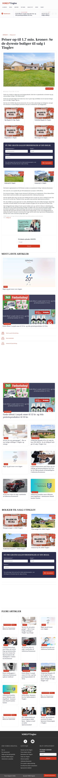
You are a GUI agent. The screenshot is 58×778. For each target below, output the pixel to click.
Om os (3, 750)
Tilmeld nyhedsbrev (50, 775)
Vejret (42, 7)
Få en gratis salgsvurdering (28, 763)
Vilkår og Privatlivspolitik (8, 754)
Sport (36, 7)
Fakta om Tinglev (25, 756)
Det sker (23, 7)
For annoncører (6, 752)
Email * (32, 148)
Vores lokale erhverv (26, 752)
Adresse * (7, 154)
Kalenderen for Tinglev (27, 754)
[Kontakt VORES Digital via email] (32, 741)
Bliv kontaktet (47, 163)
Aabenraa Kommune (26, 761)
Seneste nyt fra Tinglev (27, 750)
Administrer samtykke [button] (7, 759)
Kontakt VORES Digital (7, 756)
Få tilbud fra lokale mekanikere (29, 765)
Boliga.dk (8, 217)
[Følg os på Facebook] (25, 741)
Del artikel (48, 88)
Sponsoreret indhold (26, 768)
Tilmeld (29, 246)
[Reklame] (29, 226)
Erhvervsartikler (25, 759)
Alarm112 (4, 7)
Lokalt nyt (30, 7)
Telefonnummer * (9, 148)
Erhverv (16, 7)
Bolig (10, 7)
